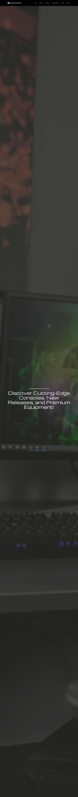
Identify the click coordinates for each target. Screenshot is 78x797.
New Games (47, 2)
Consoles (41, 2)
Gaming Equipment (55, 2)
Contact (68, 2)
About (63, 2)
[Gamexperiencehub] (14, 3)
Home (35, 2)
